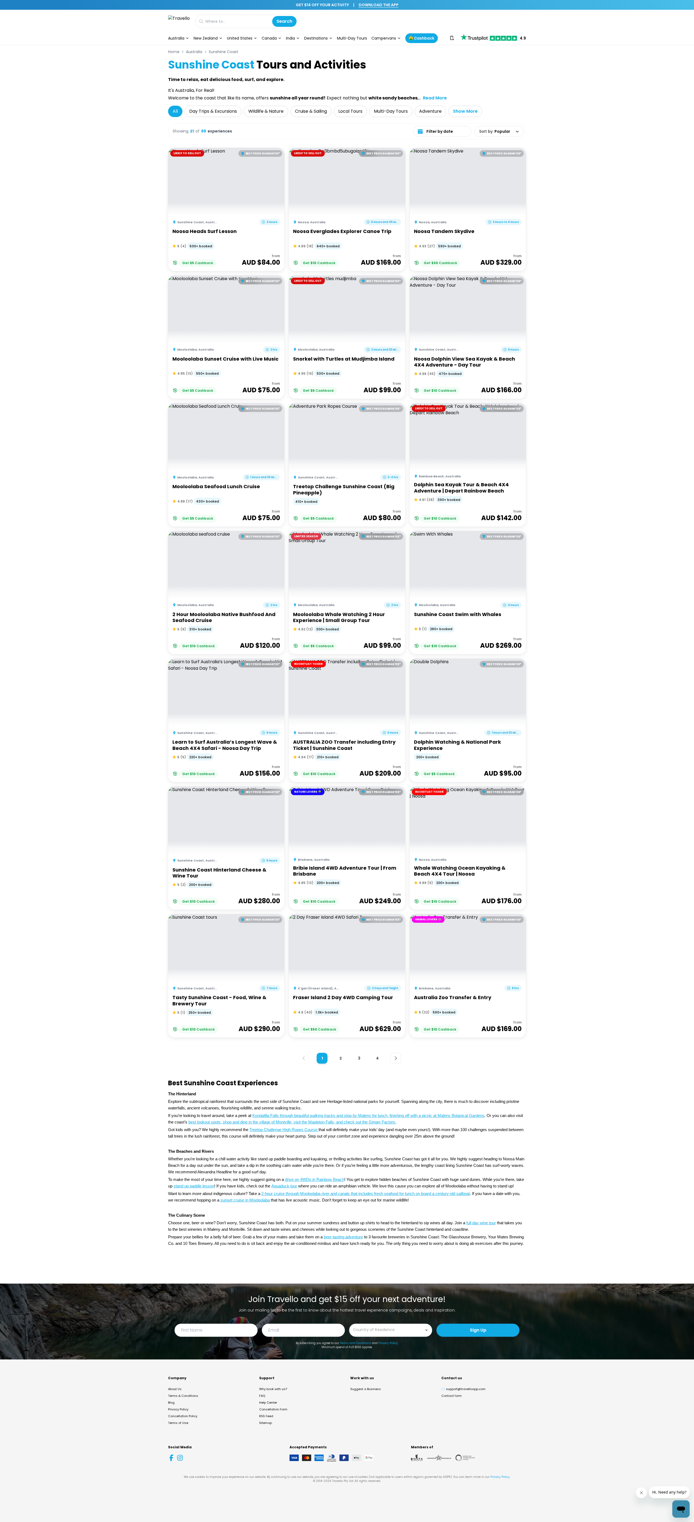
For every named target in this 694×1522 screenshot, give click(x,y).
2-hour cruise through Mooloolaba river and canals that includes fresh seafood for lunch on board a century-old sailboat (365, 1193)
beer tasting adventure (343, 1237)
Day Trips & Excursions (213, 111)
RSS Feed (266, 1416)
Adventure (430, 111)
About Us (175, 1389)
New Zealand (206, 38)
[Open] (426, 1330)
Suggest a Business (365, 1389)
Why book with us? (273, 1389)
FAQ (262, 1396)
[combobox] (387, 1330)
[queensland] (465, 1458)
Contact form (451, 1396)
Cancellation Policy (182, 1416)
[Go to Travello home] (179, 21)
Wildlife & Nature (266, 111)
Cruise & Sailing (311, 111)
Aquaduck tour (284, 1186)
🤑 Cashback (421, 38)
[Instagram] (180, 1458)
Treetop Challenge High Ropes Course (284, 1130)
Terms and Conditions (355, 1343)
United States (239, 38)
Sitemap (265, 1423)
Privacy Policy (388, 1343)
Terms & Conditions (183, 1396)
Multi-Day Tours (352, 38)
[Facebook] (171, 1458)
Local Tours (350, 111)
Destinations (316, 38)
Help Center (268, 1402)
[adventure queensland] (439, 1458)
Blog (171, 1402)
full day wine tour (481, 1223)
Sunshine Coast (223, 51)
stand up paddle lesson (194, 1186)
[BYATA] (417, 1458)
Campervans (383, 38)
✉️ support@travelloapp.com (463, 1389)
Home (173, 51)
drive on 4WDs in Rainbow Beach (314, 1179)
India (290, 38)
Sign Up (478, 1330)
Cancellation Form (273, 1409)
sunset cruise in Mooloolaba (245, 1200)
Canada (269, 38)
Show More (465, 111)
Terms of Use (178, 1423)
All (175, 111)
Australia (176, 38)
